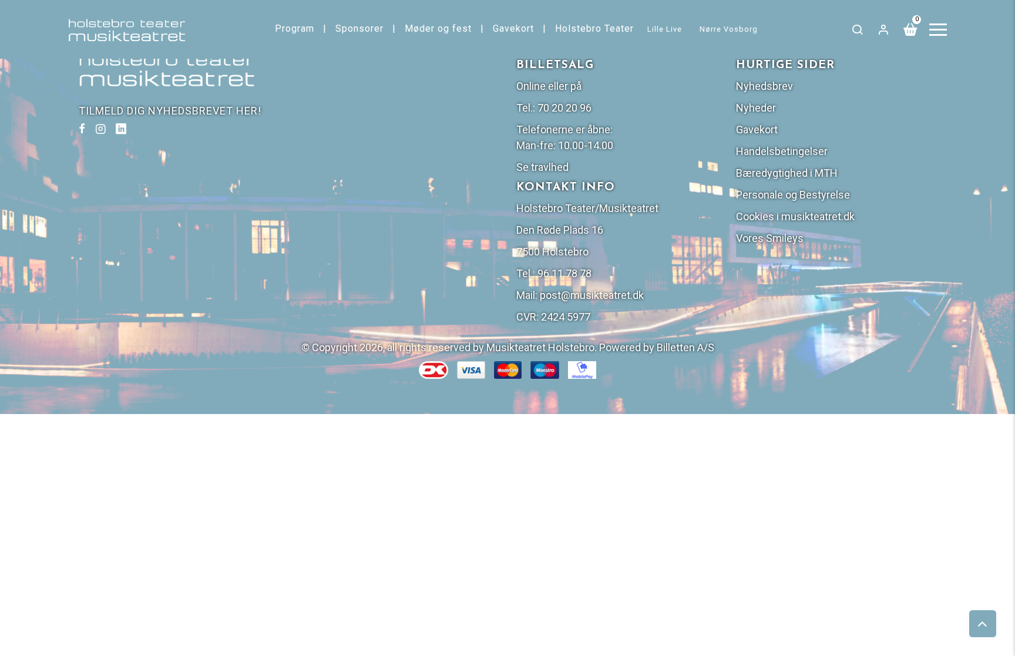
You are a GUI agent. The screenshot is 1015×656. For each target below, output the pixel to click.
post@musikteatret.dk (592, 295)
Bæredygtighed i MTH (787, 173)
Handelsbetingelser (782, 151)
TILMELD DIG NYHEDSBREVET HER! (170, 111)
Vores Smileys (770, 238)
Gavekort (513, 28)
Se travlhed (542, 167)
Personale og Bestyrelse (793, 195)
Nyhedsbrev (764, 86)
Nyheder (756, 108)
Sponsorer (359, 28)
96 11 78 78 (564, 273)
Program (294, 28)
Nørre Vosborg (729, 29)
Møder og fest (438, 28)
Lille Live (664, 29)
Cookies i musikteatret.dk (795, 216)
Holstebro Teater (594, 28)
